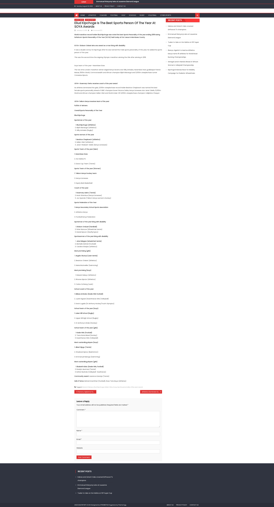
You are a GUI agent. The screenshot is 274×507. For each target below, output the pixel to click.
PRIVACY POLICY (110, 6)
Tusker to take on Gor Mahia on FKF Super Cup (113, 2)
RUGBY (142, 15)
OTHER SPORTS (165, 15)
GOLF (123, 15)
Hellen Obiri (109, 387)
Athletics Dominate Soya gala (152, 392)
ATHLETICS (92, 15)
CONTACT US (121, 6)
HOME (82, 15)
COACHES (103, 15)
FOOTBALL (114, 15)
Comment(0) (97, 30)
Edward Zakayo (87, 387)
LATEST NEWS (79, 20)
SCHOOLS (132, 15)
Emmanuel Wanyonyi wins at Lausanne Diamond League (182, 36)
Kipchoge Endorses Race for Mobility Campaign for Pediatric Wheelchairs (181, 71)
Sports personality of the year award (130, 387)
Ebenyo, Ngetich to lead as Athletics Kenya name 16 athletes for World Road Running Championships (182, 53)
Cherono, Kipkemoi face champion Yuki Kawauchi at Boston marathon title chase (86, 392)
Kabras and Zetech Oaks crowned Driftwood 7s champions (180, 28)
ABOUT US (99, 6)
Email (79, 439)
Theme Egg (122, 505)
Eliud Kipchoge (99, 387)
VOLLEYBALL (152, 15)
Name (79, 431)
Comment (81, 410)
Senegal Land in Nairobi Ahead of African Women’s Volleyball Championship (183, 63)
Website (80, 448)
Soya (115, 387)
